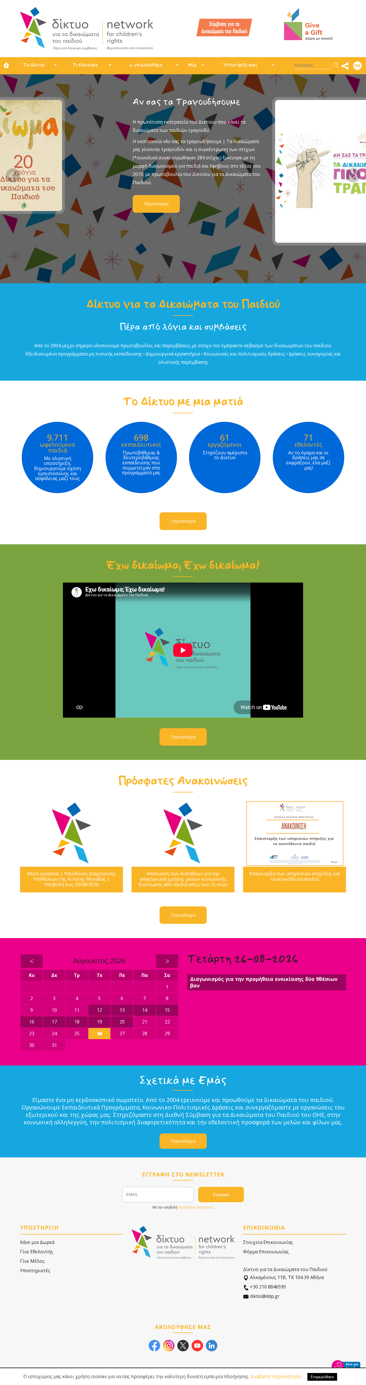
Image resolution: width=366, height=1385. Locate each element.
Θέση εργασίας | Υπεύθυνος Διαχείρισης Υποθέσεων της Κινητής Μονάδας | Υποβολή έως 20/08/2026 (71, 879)
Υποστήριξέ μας (240, 65)
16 (31, 1022)
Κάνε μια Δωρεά (37, 1242)
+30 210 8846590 (267, 1287)
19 (99, 1022)
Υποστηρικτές (35, 1270)
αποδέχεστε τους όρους (196, 1207)
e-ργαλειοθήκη (146, 65)
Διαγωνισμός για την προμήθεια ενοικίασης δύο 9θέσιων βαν (263, 982)
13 (122, 1010)
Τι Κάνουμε (85, 65)
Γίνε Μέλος (32, 1261)
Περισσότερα (71, 203)
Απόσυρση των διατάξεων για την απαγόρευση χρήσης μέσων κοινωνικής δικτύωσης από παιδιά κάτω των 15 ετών (183, 879)
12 (99, 1010)
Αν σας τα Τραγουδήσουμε (102, 102)
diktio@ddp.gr (264, 1296)
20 (122, 1022)
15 (167, 1010)
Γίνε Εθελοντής (36, 1251)
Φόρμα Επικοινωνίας (266, 1251)
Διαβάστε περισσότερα (275, 1376)
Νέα (192, 65)
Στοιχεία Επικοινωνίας (268, 1242)
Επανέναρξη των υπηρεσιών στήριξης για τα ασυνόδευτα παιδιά (294, 876)
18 (76, 1022)
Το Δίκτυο (34, 65)
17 (54, 1022)
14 (144, 1010)
